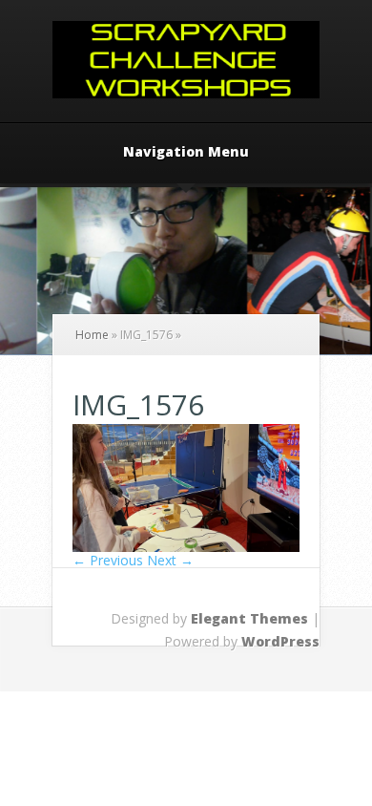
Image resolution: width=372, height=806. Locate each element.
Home (92, 335)
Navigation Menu (186, 152)
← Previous (107, 560)
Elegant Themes (249, 618)
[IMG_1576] (186, 547)
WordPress (280, 641)
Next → (170, 560)
